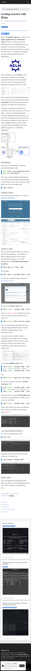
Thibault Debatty (16, 21)
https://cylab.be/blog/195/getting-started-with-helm (14, 30)
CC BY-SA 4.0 (5, 495)
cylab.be (3, 2)
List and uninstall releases (9, 509)
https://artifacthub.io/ (8, 198)
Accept (22, 665)
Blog (3, 9)
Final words (5, 511)
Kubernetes (4, 27)
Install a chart (6, 507)
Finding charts (6, 504)
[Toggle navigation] (28, 2)
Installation (5, 502)
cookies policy (9, 668)
